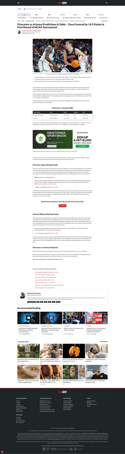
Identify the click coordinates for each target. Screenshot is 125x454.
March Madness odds (56, 124)
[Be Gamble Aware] (63, 449)
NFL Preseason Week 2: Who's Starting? (72, 17)
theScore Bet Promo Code (45, 402)
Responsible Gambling (21, 407)
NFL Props (18, 419)
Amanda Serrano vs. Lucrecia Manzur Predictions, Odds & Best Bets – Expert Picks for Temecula (96, 330)
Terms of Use (65, 428)
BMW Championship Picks (90, 17)
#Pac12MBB (78, 228)
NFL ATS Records (20, 422)
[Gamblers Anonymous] (71, 449)
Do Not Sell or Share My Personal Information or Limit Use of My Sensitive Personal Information (62, 445)
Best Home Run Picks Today (53, 17)
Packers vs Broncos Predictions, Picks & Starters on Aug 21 (73, 329)
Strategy (89, 406)
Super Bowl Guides (91, 401)
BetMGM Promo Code (45, 401)
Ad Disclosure (104, 21)
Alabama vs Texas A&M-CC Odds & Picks (45, 282)
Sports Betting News (24, 326)
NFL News (67, 326)
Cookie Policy (71, 428)
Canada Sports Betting (68, 404)
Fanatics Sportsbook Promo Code (47, 411)
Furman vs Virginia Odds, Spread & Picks (45, 274)
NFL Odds (18, 417)
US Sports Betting (67, 402)
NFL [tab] (50, 14)
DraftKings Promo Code (45, 406)
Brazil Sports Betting (68, 406)
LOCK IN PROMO (52, 146)
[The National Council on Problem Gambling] (78, 449)
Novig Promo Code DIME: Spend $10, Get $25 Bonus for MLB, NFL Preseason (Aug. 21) (28, 330)
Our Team (18, 404)
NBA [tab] (76, 14)
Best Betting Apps (67, 407)
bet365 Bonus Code (44, 404)
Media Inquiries (19, 411)
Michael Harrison (27, 30)
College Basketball (30, 21)
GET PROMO (82, 146)
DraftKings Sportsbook (50, 151)
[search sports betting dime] (106, 2)
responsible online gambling (53, 439)
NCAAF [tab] (63, 14)
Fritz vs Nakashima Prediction (36, 17)
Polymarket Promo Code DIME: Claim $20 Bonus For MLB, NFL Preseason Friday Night (51, 330)
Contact (18, 402)
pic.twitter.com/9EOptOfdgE (53, 230)
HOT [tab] (24, 15)
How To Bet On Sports (92, 404)
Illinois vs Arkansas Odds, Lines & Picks (44, 287)
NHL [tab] (89, 14)
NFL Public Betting (20, 420)
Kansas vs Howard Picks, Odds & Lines (44, 280)
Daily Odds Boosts (22, 17)
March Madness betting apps (70, 151)
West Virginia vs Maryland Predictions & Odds (46, 272)
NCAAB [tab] (101, 14)
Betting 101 (89, 402)
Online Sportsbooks (67, 401)
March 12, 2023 (54, 187)
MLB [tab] (37, 14)
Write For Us (19, 409)
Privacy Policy (58, 428)
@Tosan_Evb (39, 184)
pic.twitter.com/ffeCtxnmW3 (49, 184)
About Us (18, 401)
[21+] (44, 449)
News (23, 21)
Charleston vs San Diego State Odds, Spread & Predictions (49, 285)
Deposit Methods (67, 409)
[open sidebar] (18, 3)
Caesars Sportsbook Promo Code (47, 409)
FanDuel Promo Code (45, 407)
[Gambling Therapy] (53, 449)
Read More (62, 205)
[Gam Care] (48, 449)
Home (18, 21)
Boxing (89, 326)
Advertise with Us (20, 406)
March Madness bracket (84, 122)
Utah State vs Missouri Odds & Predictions (45, 277)
